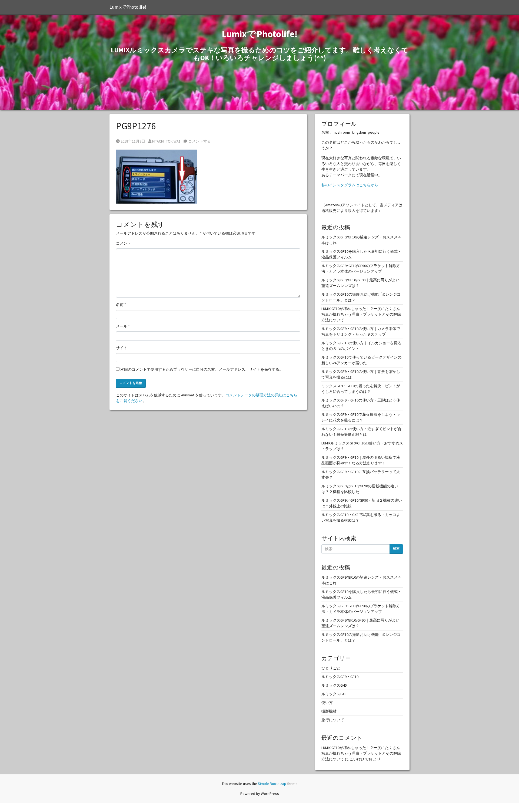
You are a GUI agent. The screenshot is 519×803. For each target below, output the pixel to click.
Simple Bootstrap (272, 783)
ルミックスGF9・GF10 (339, 676)
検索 (396, 548)
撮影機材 (329, 711)
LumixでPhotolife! (127, 7)
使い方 (327, 702)
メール (123, 326)
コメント (123, 243)
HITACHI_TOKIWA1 (166, 141)
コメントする (199, 141)
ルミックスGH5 (334, 685)
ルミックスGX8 (334, 693)
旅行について (332, 719)
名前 (121, 304)
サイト (121, 347)
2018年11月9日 (132, 141)
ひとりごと (330, 668)
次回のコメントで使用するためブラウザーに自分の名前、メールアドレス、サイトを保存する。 (201, 369)
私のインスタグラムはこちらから (349, 185)
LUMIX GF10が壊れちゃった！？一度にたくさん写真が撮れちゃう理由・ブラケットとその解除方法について (361, 314)
